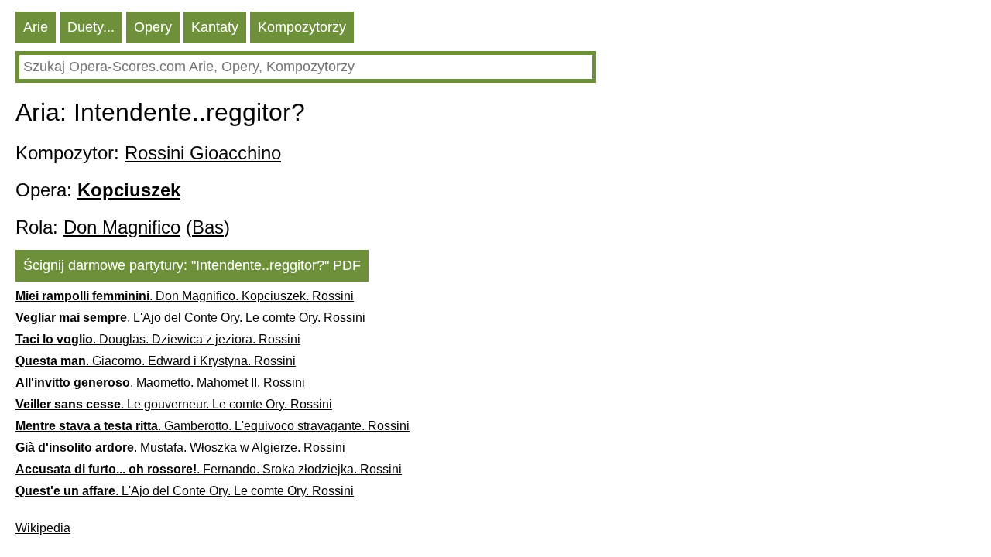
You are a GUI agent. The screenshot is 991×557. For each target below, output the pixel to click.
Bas (208, 227)
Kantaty (214, 27)
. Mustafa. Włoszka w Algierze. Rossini (180, 447)
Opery (153, 27)
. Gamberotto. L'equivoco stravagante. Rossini (212, 425)
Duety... (91, 27)
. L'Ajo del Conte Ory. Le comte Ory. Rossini (190, 317)
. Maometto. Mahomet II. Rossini (160, 382)
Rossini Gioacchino (203, 152)
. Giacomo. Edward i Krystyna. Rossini (155, 360)
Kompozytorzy (302, 27)
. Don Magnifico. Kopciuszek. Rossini (184, 295)
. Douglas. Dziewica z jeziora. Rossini (157, 339)
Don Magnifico (121, 227)
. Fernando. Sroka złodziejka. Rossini (208, 469)
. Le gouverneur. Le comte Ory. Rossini (173, 404)
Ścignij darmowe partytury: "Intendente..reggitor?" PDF (192, 265)
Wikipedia (42, 528)
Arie (35, 27)
